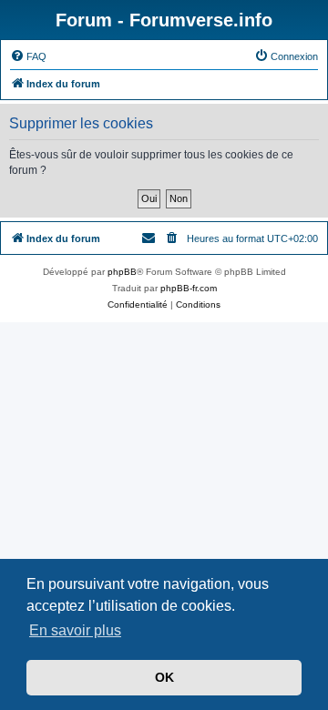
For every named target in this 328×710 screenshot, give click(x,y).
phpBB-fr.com (188, 288)
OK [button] (164, 677)
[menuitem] (28, 56)
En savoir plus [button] (75, 630)
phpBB (122, 272)
